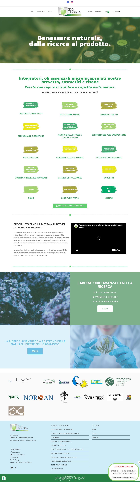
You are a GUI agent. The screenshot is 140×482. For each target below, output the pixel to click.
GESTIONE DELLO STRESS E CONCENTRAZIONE (67, 449)
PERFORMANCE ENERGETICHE (31, 136)
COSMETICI (109, 178)
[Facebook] (11, 467)
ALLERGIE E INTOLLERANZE (70, 178)
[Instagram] (15, 467)
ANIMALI (109, 198)
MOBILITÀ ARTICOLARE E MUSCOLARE (31, 178)
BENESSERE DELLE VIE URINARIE (70, 158)
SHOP (94, 434)
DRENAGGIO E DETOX (109, 115)
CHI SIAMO (95, 426)
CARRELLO (95, 437)
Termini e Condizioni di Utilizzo (21, 462)
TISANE (31, 198)
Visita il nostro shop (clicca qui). (124, 477)
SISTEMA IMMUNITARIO (70, 115)
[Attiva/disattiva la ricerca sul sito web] (116, 12)
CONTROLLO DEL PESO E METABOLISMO (109, 135)
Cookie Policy (14, 460)
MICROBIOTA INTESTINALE (31, 114)
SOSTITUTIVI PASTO (70, 198)
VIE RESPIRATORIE (31, 158)
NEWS (94, 430)
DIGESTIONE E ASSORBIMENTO (109, 158)
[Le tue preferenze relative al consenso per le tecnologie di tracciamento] (4, 478)
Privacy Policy (14, 457)
